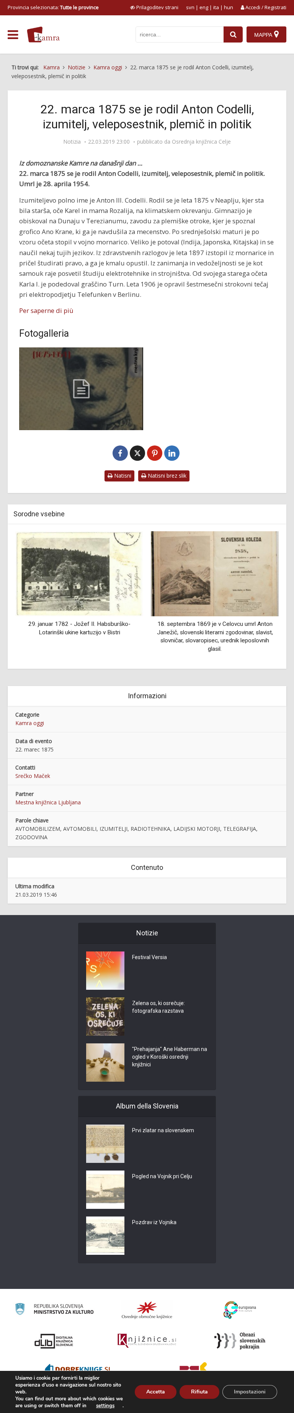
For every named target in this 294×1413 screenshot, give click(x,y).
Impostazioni (250, 1391)
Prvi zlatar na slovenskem (163, 1130)
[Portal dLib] (54, 1341)
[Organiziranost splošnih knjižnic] (147, 1310)
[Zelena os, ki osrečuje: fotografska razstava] (105, 1016)
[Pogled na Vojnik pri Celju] (105, 1190)
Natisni (122, 475)
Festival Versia (149, 957)
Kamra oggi (29, 723)
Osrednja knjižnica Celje (201, 141)
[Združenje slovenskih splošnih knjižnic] (146, 1341)
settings (105, 1405)
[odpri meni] (13, 35)
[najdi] (233, 34)
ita (216, 7)
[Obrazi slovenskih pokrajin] (240, 1341)
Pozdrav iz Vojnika (154, 1222)
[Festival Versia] (105, 970)
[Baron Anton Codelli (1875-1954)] (81, 388)
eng (203, 7)
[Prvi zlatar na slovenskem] (105, 1144)
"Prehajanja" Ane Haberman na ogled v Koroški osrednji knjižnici (169, 1057)
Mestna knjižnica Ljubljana (48, 802)
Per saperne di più (46, 310)
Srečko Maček (32, 775)
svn (190, 7)
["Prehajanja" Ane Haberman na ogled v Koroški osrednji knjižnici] (105, 1062)
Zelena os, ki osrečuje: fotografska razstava (158, 1007)
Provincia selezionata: (53, 7)
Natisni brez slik (166, 475)
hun (228, 7)
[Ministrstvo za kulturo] (54, 1310)
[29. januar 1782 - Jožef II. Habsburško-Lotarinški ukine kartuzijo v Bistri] (79, 573)
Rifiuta (199, 1391)
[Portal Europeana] (240, 1310)
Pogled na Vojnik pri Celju (162, 1176)
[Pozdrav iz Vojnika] (105, 1236)
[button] (259, 597)
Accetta (155, 1391)
